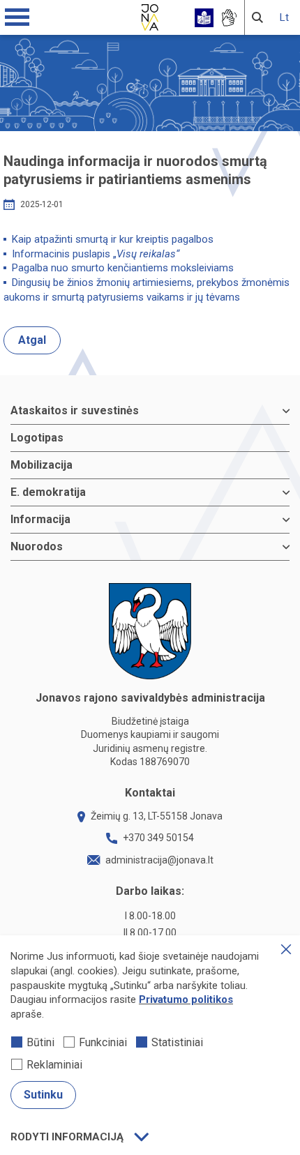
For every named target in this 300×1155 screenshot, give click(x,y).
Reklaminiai (54, 1064)
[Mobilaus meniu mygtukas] (17, 17)
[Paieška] (257, 17)
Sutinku (43, 1094)
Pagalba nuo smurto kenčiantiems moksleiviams (123, 268)
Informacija (40, 519)
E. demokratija (48, 492)
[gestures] (228, 18)
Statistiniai (177, 1042)
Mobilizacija (41, 464)
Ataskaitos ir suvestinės (74, 410)
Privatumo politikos (186, 999)
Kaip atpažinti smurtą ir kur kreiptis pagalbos (112, 239)
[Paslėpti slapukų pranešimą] (286, 949)
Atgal (32, 340)
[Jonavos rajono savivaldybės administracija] (150, 15)
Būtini (40, 1042)
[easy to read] (204, 17)
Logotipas (36, 437)
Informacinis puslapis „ (95, 254)
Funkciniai (103, 1042)
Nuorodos (36, 546)
